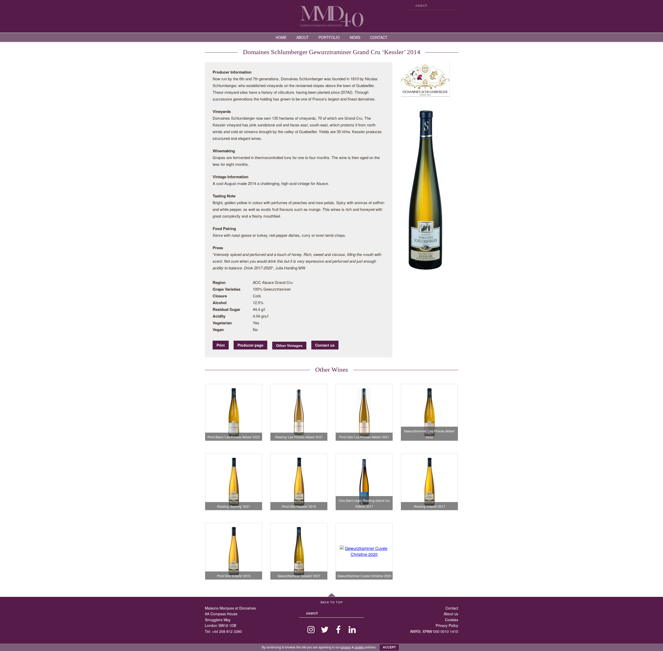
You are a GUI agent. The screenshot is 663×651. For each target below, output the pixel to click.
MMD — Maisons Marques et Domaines (331, 16)
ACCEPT (389, 647)
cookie (359, 647)
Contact (378, 37)
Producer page (250, 345)
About (302, 37)
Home (281, 37)
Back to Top (332, 602)
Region (219, 282)
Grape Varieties (226, 289)
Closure (220, 296)
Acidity (219, 316)
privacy (346, 647)
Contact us (325, 345)
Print (221, 345)
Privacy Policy (447, 625)
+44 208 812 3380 (227, 631)
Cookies (451, 619)
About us (451, 613)
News (355, 37)
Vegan (218, 329)
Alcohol (220, 302)
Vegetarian (222, 323)
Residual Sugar (226, 309)
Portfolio (329, 37)
